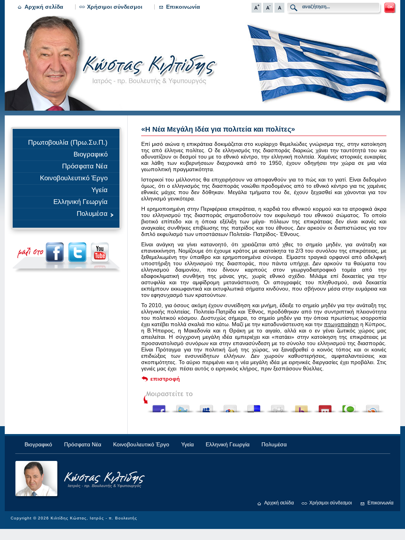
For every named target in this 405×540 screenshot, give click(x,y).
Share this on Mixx (325, 406)
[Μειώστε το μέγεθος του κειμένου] (268, 11)
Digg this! (278, 406)
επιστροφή (165, 379)
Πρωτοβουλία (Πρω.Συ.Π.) (68, 142)
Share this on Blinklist (372, 406)
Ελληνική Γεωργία (80, 202)
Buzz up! (301, 406)
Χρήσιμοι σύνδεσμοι (114, 7)
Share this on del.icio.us (254, 406)
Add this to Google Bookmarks (230, 406)
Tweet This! (183, 406)
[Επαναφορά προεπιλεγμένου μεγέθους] (279, 11)
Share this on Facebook (159, 406)
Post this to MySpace (206, 406)
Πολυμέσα (92, 213)
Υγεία (99, 190)
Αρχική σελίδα (44, 7)
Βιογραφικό (91, 154)
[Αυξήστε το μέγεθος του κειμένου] (256, 11)
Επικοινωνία (183, 7)
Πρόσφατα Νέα (85, 166)
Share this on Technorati (349, 406)
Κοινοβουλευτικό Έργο (74, 178)
